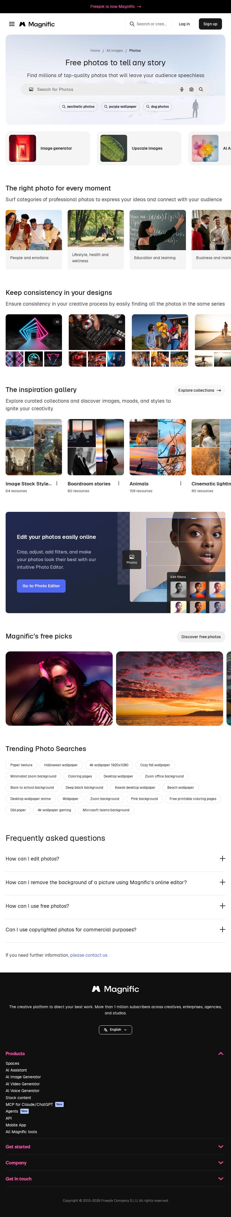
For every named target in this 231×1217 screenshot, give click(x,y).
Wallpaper (71, 799)
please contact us (88, 955)
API (9, 1118)
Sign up (210, 23)
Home (95, 50)
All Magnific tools (21, 1131)
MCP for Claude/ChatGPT (34, 1104)
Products (15, 1053)
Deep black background (84, 787)
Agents (17, 1111)
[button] (115, 1029)
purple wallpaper (123, 106)
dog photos (160, 106)
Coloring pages (80, 776)
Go (18, 714)
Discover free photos (201, 636)
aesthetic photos (81, 106)
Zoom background (104, 799)
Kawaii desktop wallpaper (135, 787)
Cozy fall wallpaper (155, 765)
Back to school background (32, 787)
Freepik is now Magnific (112, 6)
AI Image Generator (23, 1076)
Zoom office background (164, 776)
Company (16, 1163)
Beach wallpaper (180, 787)
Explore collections (196, 390)
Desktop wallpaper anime (30, 799)
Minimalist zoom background (33, 776)
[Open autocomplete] (29, 89)
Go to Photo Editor (41, 585)
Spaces (12, 1063)
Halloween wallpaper (61, 765)
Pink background (144, 799)
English (115, 1029)
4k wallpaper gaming (54, 810)
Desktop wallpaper (118, 776)
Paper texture (21, 765)
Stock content (18, 1097)
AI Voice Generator (22, 1090)
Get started (18, 1146)
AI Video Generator (23, 1083)
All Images (114, 50)
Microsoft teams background (106, 810)
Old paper (18, 810)
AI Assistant (16, 1070)
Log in (184, 23)
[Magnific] (115, 990)
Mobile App (16, 1125)
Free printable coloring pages (193, 799)
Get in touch (19, 1179)
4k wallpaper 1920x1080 (109, 765)
